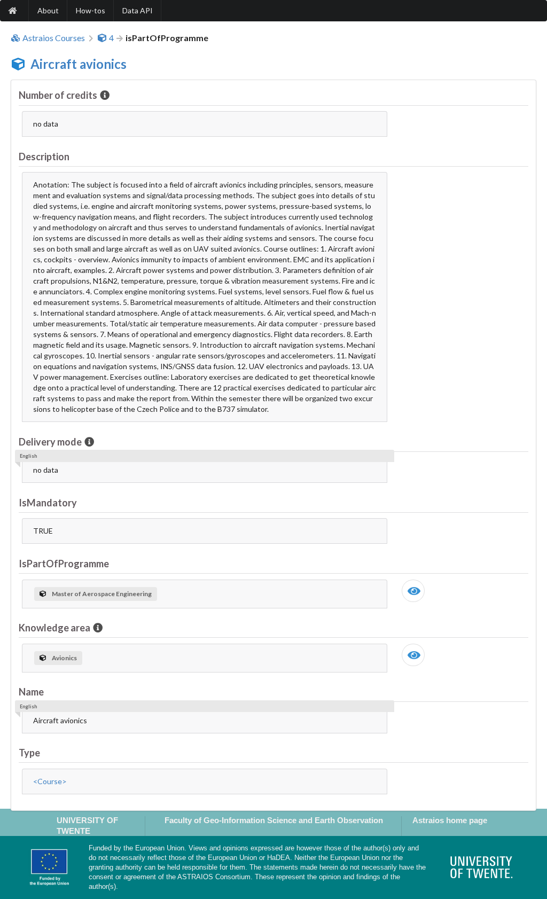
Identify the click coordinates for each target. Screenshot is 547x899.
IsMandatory (48, 503)
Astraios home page (449, 820)
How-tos (90, 10)
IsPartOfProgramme (64, 563)
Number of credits (58, 95)
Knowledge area (54, 628)
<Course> (50, 781)
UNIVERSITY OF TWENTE (87, 825)
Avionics (64, 658)
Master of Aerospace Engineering (102, 594)
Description (44, 156)
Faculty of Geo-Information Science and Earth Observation (274, 820)
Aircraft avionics (78, 64)
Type (29, 753)
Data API (137, 10)
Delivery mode (50, 442)
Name (31, 692)
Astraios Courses (53, 38)
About (48, 10)
